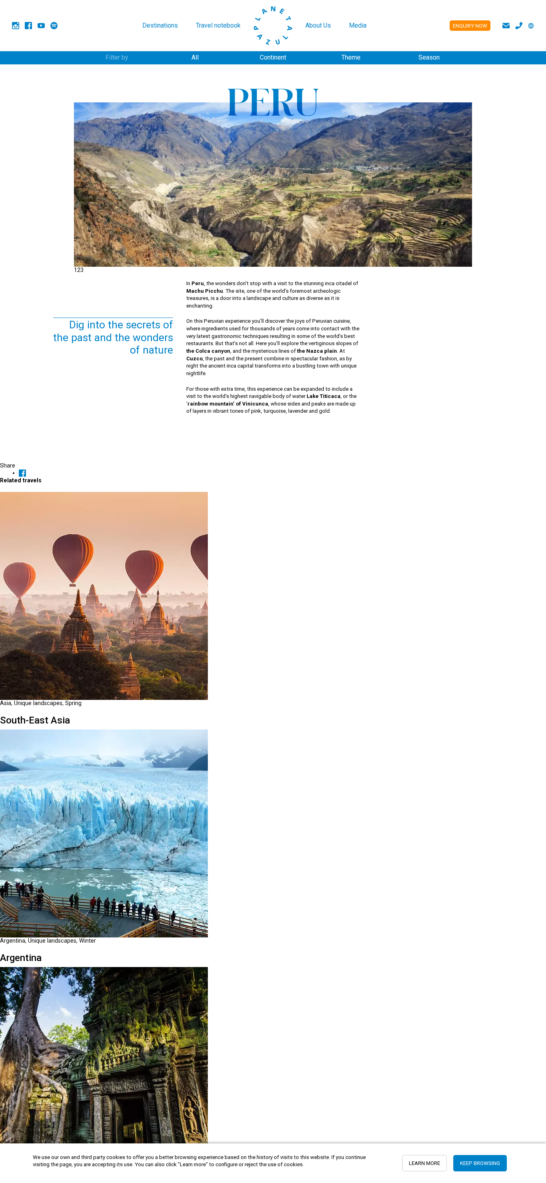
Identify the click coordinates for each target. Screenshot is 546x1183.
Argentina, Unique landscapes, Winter (48, 940)
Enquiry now (470, 26)
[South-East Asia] (104, 595)
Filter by (117, 57)
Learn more (424, 1163)
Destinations (160, 25)
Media (358, 25)
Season (429, 57)
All (195, 57)
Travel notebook (218, 25)
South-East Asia (35, 720)
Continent (273, 57)
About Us (318, 25)
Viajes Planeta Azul (273, 25)
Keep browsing (480, 1163)
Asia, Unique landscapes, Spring (41, 703)
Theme (351, 57)
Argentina (21, 957)
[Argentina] (104, 833)
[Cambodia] (104, 1070)
